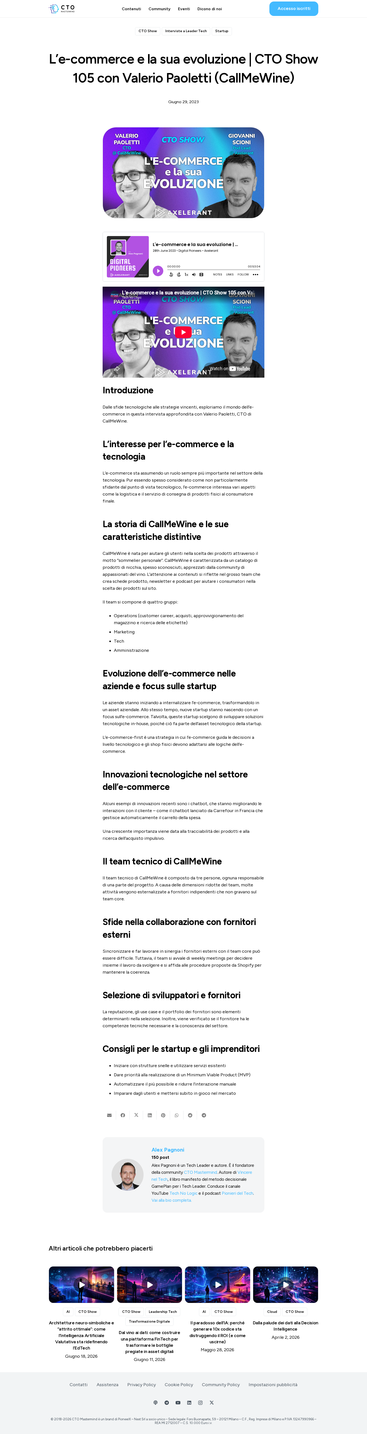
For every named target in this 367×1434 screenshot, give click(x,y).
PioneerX (124, 1419)
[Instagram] (200, 1402)
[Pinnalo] (163, 1115)
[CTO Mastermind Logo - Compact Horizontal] (61, 8)
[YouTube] (178, 1402)
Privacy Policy (141, 1384)
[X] (211, 1402)
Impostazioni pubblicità (273, 1384)
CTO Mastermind (200, 1172)
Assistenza (107, 1384)
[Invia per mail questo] (109, 1115)
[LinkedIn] (189, 1402)
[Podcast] (155, 1402)
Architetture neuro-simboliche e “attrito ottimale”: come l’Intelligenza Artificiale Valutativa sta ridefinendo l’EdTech (81, 1335)
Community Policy (221, 1384)
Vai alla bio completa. (172, 1200)
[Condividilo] (123, 1115)
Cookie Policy (179, 1384)
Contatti (79, 1384)
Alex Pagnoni (168, 1149)
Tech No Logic (183, 1193)
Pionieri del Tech (237, 1193)
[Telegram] (166, 1402)
